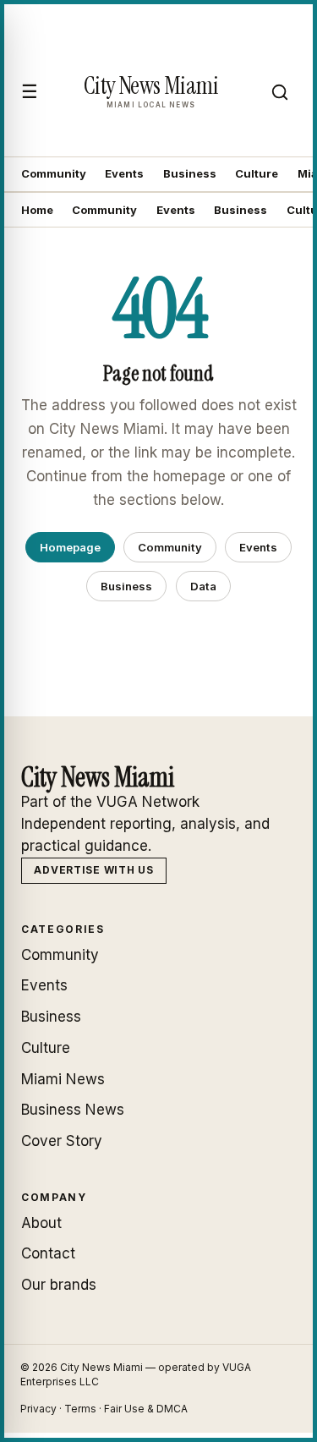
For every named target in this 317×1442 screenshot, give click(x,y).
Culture (256, 173)
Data (203, 586)
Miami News (63, 1079)
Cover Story (61, 1140)
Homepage (70, 547)
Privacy (38, 1408)
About (41, 1222)
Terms (80, 1408)
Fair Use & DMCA (146, 1408)
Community (53, 173)
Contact (48, 1253)
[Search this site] (280, 92)
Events (124, 173)
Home (37, 210)
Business (189, 173)
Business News (72, 1109)
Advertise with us (93, 870)
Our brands (58, 1284)
